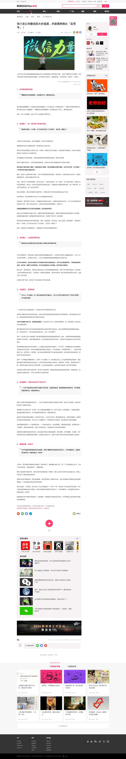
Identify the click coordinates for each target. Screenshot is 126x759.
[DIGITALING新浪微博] (100, 741)
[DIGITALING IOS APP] (91, 741)
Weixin (101, 184)
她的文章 (89, 48)
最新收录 (20, 17)
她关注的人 (89, 39)
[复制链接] (30, 513)
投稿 (33, 750)
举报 (62, 32)
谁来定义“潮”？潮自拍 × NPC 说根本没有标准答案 (101, 66)
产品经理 (90, 192)
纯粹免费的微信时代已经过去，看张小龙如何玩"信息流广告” (53, 581)
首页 (18, 11)
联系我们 (34, 743)
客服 (95, 1)
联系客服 (48, 750)
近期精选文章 (91, 75)
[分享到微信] (74, 32)
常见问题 (90, 1)
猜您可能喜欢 (91, 179)
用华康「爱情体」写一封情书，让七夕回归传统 (102, 60)
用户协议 (48, 745)
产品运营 (101, 188)
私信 (102, 34)
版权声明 (48, 747)
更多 (106, 75)
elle (94, 27)
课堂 (94, 11)
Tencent (102, 192)
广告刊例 (34, 747)
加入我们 (19, 747)
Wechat (94, 184)
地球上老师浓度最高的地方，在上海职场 (96, 112)
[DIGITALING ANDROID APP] (88, 741)
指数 (82, 11)
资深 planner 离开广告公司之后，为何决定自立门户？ (102, 53)
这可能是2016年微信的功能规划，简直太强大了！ (51, 599)
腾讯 (96, 192)
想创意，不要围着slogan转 (51, 685)
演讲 (95, 188)
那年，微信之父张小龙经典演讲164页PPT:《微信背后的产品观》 (53, 591)
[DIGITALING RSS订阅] (104, 741)
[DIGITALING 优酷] (108, 741)
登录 (18, 1)
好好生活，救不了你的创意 (96, 94)
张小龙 (89, 188)
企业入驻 (34, 741)
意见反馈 (48, 743)
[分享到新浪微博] (77, 32)
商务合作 (34, 745)
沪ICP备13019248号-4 (38, 756)
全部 (77, 538)
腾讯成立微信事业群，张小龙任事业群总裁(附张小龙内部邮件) (53, 562)
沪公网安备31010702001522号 (53, 756)
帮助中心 (48, 741)
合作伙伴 (19, 743)
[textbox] (78, 6)
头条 (27, 17)
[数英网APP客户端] (113, 21)
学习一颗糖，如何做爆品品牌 (96, 131)
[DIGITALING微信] (95, 741)
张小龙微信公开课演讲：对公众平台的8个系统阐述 (51, 570)
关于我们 (19, 741)
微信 (88, 184)
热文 (32, 17)
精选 (38, 17)
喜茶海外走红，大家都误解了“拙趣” (96, 149)
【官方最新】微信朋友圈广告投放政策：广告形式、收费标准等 (53, 610)
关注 (91, 34)
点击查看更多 (63, 726)
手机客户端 (19, 745)
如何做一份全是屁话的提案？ (96, 167)
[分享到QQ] (80, 32)
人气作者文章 (47, 17)
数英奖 (107, 11)
